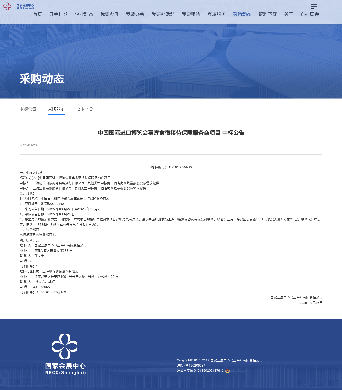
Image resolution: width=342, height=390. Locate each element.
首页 (37, 14)
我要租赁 (191, 14)
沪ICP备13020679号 (192, 365)
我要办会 (135, 14)
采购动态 (242, 14)
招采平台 (84, 108)
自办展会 (309, 14)
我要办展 (109, 14)
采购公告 (28, 108)
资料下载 (267, 14)
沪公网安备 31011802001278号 (200, 370)
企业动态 (84, 14)
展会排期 (58, 14)
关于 (288, 14)
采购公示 (56, 108)
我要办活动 (163, 14)
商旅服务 (216, 14)
